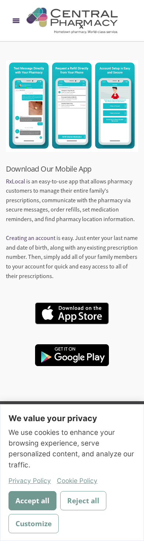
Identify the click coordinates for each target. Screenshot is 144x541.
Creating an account (30, 238)
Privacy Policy (29, 480)
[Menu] (16, 20)
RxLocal (15, 181)
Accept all (32, 501)
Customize (34, 523)
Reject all (83, 501)
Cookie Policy (77, 480)
